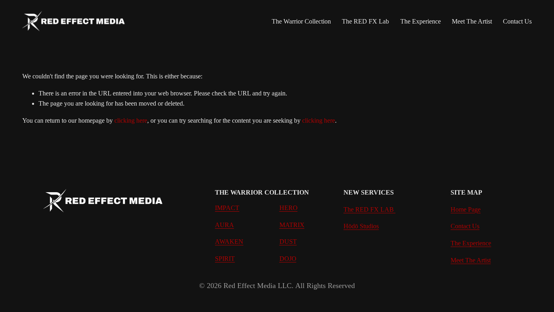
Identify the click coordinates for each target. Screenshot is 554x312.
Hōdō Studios (361, 226)
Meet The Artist (472, 21)
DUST (288, 241)
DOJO (287, 258)
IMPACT (227, 207)
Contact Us (517, 21)
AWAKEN (229, 241)
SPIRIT (225, 258)
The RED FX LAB (369, 209)
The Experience (420, 21)
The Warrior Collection (301, 21)
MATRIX (292, 224)
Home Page (466, 209)
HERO (288, 207)
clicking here (130, 120)
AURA (224, 224)
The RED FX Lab (365, 21)
